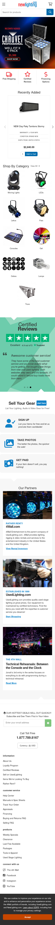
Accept (27, 917)
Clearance (7, 839)
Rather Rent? (9, 783)
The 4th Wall (13, 869)
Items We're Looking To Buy (16, 779)
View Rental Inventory (17, 548)
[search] (50, 12)
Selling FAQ (8, 822)
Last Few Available (11, 843)
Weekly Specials (10, 834)
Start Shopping (13, 616)
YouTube (11, 886)
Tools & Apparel (10, 852)
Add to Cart (31, 154)
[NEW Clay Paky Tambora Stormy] (29, 106)
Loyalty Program (10, 765)
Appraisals (8, 809)
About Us (7, 760)
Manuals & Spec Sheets (14, 800)
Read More (11, 683)
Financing (7, 813)
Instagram (11, 880)
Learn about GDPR (31, 907)
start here (41, 403)
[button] (6, 127)
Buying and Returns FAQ (14, 818)
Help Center (8, 795)
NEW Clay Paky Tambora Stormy (29, 126)
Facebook (11, 875)
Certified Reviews (11, 770)
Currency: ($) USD (27, 745)
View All (34, 166)
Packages (7, 848)
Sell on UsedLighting (12, 774)
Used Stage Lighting (12, 857)
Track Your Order (11, 804)
